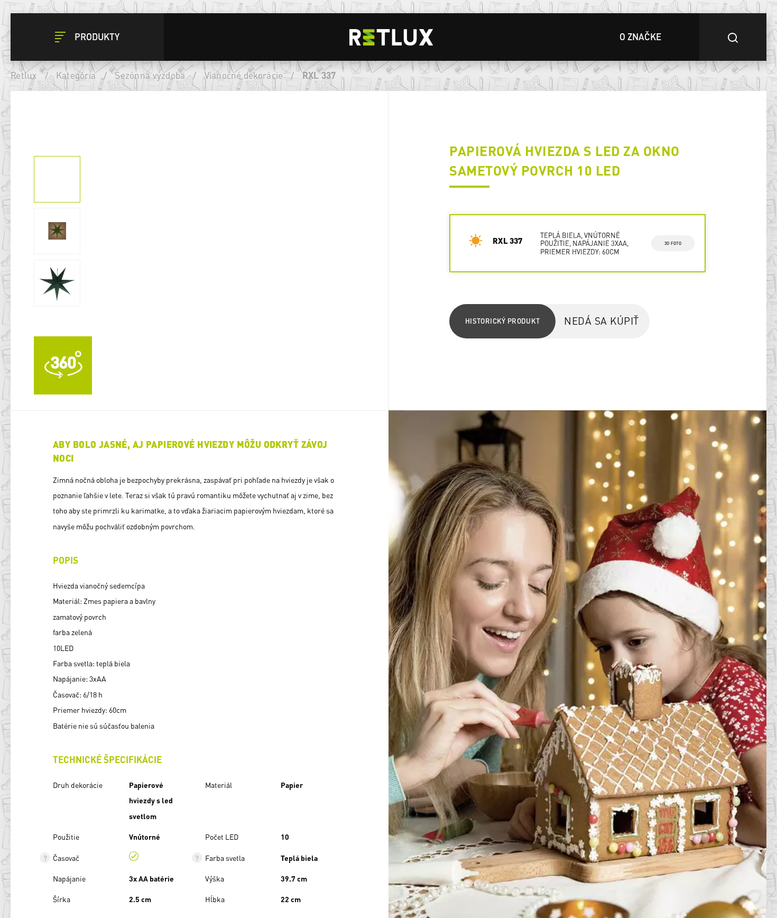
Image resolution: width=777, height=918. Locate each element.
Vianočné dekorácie (244, 75)
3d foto (672, 243)
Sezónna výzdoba (150, 75)
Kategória (76, 75)
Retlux (24, 75)
